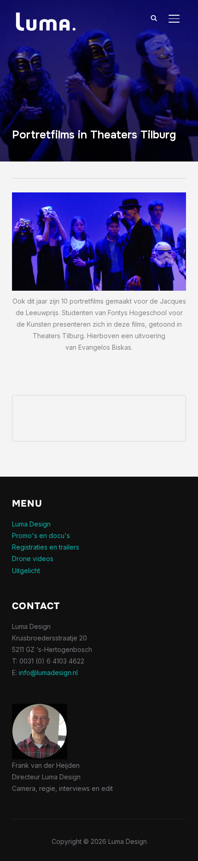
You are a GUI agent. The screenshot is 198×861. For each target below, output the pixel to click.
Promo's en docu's (41, 535)
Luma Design (31, 524)
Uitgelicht (26, 570)
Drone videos (32, 558)
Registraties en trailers (45, 547)
